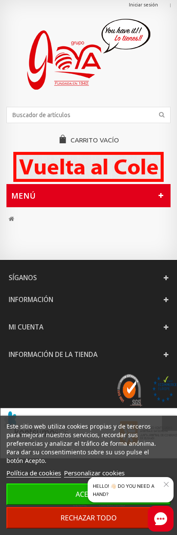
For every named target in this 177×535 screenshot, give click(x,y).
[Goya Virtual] (88, 54)
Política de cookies (33, 473)
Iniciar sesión (143, 4)
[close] (166, 484)
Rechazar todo (89, 518)
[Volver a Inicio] (11, 219)
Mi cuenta (26, 327)
